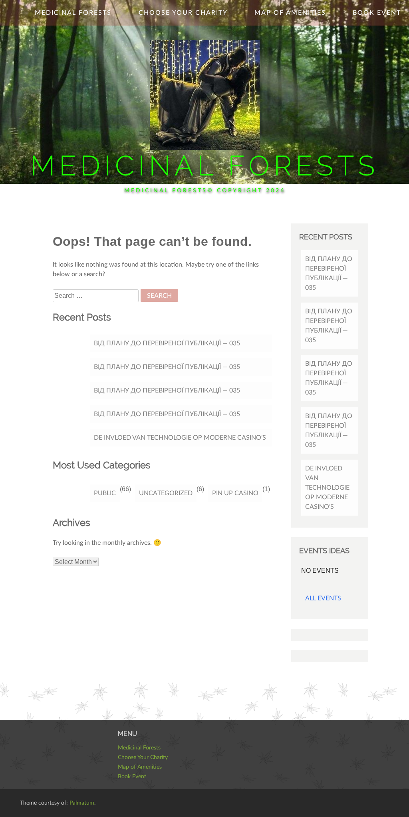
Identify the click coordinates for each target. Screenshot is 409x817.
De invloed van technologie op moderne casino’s (180, 437)
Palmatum (81, 803)
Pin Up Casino (235, 493)
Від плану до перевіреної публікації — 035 (167, 343)
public (105, 493)
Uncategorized (166, 493)
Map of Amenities (290, 13)
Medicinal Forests (204, 165)
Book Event (377, 13)
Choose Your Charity (183, 13)
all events (323, 598)
